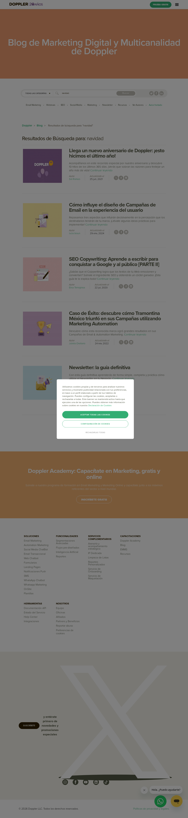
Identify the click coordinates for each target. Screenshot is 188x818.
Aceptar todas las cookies (95, 414)
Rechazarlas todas (95, 432)
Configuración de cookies (95, 424)
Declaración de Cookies (100, 405)
